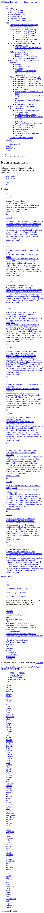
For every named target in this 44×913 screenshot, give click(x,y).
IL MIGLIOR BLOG (33, 667)
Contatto (9, 659)
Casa (7, 182)
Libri (7, 621)
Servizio (9, 644)
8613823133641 (16, 596)
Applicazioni (10, 657)
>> (9, 576)
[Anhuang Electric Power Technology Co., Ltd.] (19, 2)
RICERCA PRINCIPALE (11, 669)
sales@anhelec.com (16, 593)
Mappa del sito (17, 667)
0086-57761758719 (16, 589)
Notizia (8, 184)
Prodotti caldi (6, 667)
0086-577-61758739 (18, 679)
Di (7, 609)
